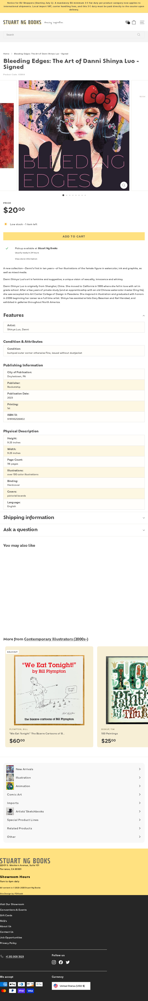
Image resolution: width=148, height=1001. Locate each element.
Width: (11, 449)
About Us (5, 926)
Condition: (14, 348)
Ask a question (20, 530)
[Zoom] (123, 185)
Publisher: (13, 383)
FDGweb (19, 893)
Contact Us (6, 931)
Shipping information (28, 518)
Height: (12, 438)
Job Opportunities (11, 937)
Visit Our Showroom (12, 904)
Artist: (11, 325)
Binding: (12, 481)
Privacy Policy (8, 942)
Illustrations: (15, 470)
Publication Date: (18, 393)
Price (7, 202)
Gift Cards (6, 915)
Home (6, 53)
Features (13, 315)
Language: (14, 502)
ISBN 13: (12, 415)
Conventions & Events (13, 909)
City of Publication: (19, 372)
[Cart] (133, 22)
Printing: (12, 404)
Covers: (12, 491)
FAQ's (3, 920)
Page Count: (15, 459)
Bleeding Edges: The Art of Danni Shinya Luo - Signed (41, 53)
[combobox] (74, 34)
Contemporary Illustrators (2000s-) (56, 639)
